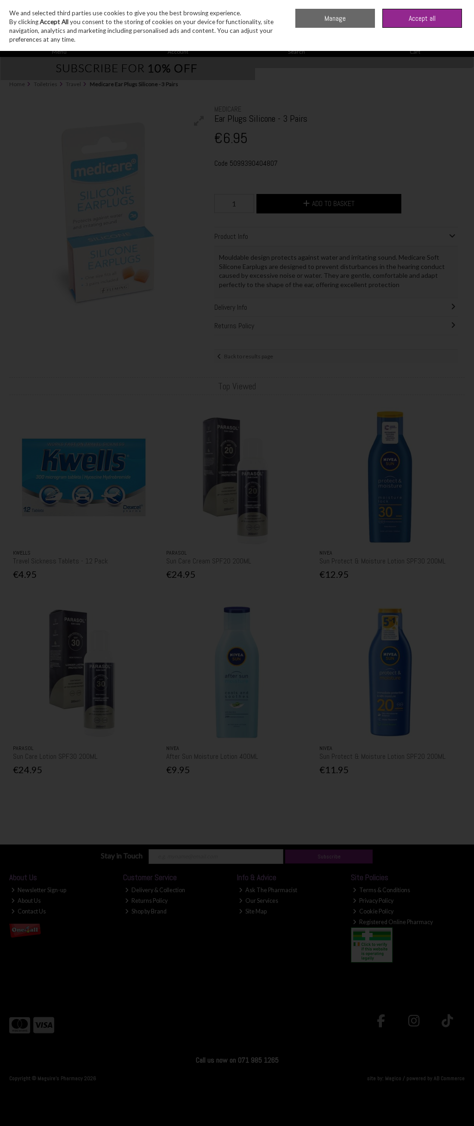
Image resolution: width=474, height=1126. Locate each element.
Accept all (422, 18)
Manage (335, 18)
